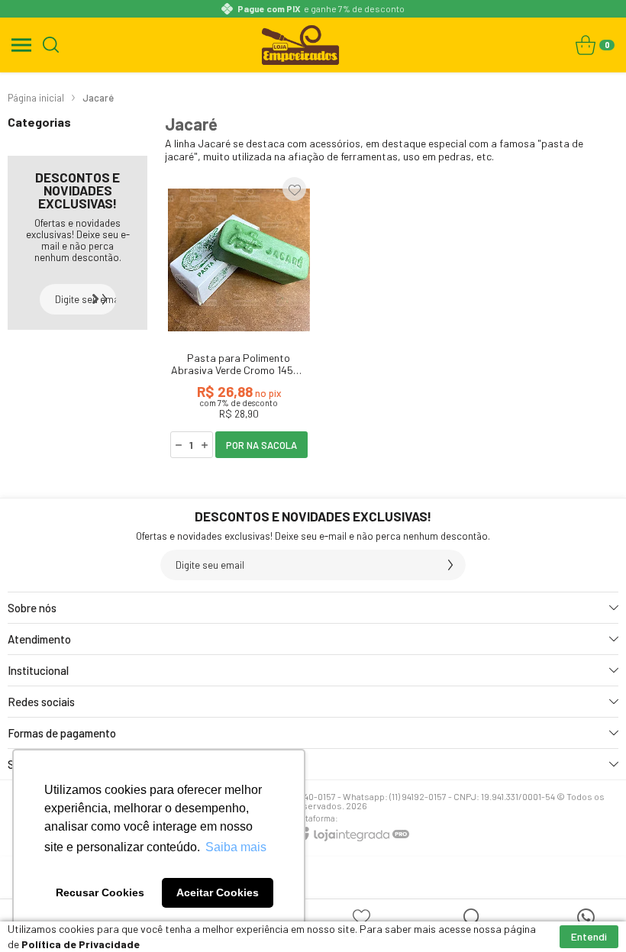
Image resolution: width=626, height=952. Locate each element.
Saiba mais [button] (235, 847)
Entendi (589, 936)
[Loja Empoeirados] (301, 45)
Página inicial (36, 98)
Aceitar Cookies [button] (217, 892)
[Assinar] (101, 299)
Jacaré (98, 98)
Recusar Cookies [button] (100, 892)
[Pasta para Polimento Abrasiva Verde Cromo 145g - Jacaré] (239, 317)
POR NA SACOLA (261, 445)
